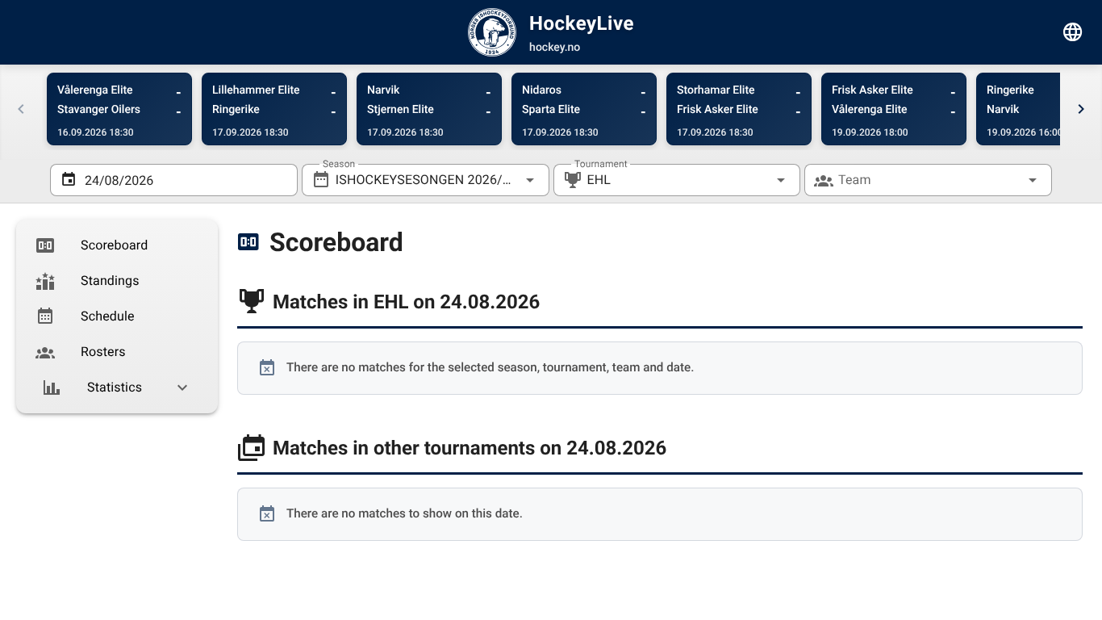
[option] (117, 245)
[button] (755, 180)
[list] (117, 316)
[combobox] (425, 180)
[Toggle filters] (1073, 32)
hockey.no (554, 47)
